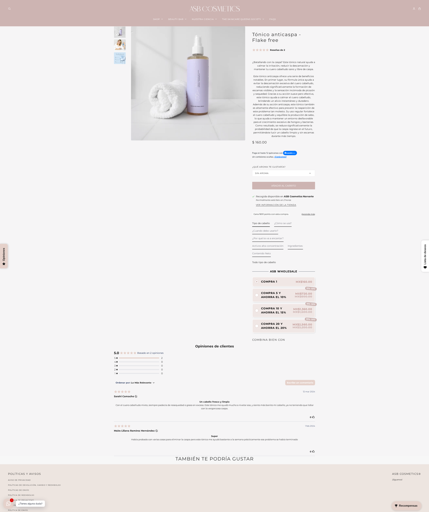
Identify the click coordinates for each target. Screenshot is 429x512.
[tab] (261, 224)
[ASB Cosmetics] (214, 8)
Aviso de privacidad (19, 480)
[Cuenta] (414, 8)
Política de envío (18, 510)
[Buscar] (9, 8)
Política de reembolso (21, 495)
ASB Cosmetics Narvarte (299, 196)
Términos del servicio (20, 505)
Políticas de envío (18, 490)
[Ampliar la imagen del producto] (188, 83)
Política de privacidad (21, 500)
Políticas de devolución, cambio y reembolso (34, 485)
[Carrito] (419, 8)
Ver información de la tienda (276, 205)
